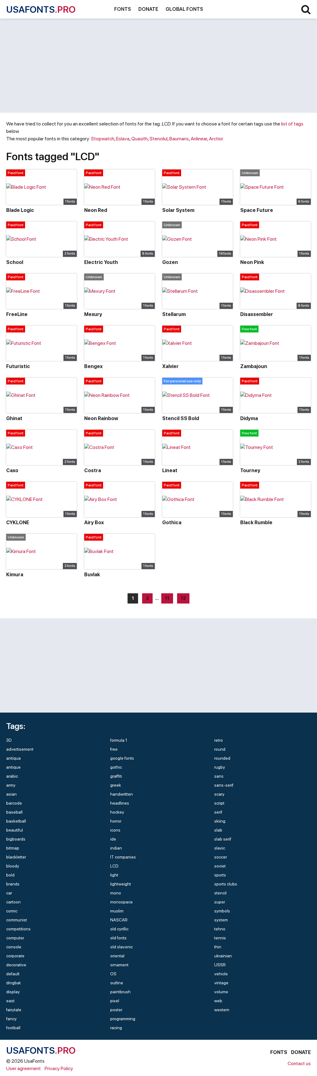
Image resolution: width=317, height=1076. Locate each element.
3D (9, 740)
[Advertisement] (158, 65)
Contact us (299, 1063)
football (13, 1027)
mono (115, 892)
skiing (219, 821)
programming (122, 1018)
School (14, 262)
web (218, 1000)
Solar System (178, 210)
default (13, 973)
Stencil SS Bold (180, 418)
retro (218, 740)
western (221, 1009)
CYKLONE (17, 522)
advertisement (19, 749)
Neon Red (95, 210)
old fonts (118, 937)
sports (220, 874)
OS (113, 973)
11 (167, 598)
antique (13, 767)
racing (116, 1027)
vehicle (221, 973)
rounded (222, 758)
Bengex (93, 366)
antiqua (13, 758)
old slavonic (121, 946)
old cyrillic (119, 928)
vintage (221, 982)
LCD (114, 865)
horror (115, 821)
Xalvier (170, 366)
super (219, 901)
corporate (15, 955)
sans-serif (223, 785)
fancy (11, 1018)
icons (115, 830)
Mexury (93, 314)
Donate (148, 9)
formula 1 (118, 740)
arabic (12, 776)
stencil (220, 892)
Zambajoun (253, 366)
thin (217, 946)
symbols (222, 910)
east (10, 1000)
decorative (16, 964)
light (114, 874)
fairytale (13, 1009)
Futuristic (18, 366)
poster (116, 1009)
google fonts (122, 758)
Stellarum (174, 314)
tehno (219, 928)
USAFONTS (41, 9)
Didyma (249, 418)
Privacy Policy (59, 1068)
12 (183, 598)
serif (218, 812)
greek (115, 785)
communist (16, 919)
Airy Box (94, 522)
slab (218, 830)
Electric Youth (101, 262)
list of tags (292, 124)
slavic (219, 847)
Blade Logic (20, 210)
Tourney (250, 470)
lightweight (120, 883)
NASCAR (119, 919)
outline (116, 982)
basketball (16, 821)
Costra (92, 470)
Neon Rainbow (101, 418)
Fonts (122, 9)
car (9, 892)
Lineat (169, 470)
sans (219, 776)
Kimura (14, 575)
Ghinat (14, 418)
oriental (117, 955)
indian (116, 847)
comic (11, 910)
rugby (219, 767)
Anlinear (199, 139)
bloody (12, 865)
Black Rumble (256, 522)
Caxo (12, 470)
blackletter (16, 856)
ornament (119, 964)
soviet (220, 865)
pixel (114, 1000)
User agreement (23, 1068)
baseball (14, 812)
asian (11, 794)
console (13, 946)
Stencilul (158, 139)
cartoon (13, 901)
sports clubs (225, 883)
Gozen (170, 262)
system (221, 919)
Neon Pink (252, 262)
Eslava (122, 139)
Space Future (256, 210)
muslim (117, 910)
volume (221, 991)
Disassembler (256, 314)
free (114, 749)
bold (10, 874)
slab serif (222, 839)
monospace (121, 901)
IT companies (123, 856)
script (219, 803)
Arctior (216, 139)
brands (13, 883)
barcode (14, 803)
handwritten (121, 794)
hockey (117, 812)
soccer (220, 856)
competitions (18, 928)
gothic (116, 767)
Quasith (139, 139)
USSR (220, 964)
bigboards (15, 839)
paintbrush (120, 991)
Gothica (171, 522)
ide (113, 839)
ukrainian (223, 955)
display (13, 991)
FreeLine (17, 314)
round (219, 749)
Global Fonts (184, 9)
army (10, 785)
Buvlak (92, 575)
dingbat (13, 982)
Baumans (179, 139)
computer (15, 937)
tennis (220, 937)
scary (219, 794)
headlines (119, 803)
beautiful (14, 830)
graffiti (116, 776)
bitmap (12, 847)
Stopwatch (102, 139)
